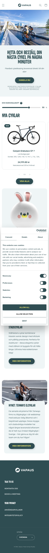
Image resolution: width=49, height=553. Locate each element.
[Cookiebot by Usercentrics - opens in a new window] (36, 230)
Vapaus (21, 546)
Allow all (24, 307)
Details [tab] (24, 237)
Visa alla (24, 181)
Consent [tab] (8, 237)
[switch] (43, 283)
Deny (24, 321)
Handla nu (24, 80)
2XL (38, 157)
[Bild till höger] (29, 174)
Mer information (21, 361)
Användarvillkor (13, 510)
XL (34, 157)
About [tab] (40, 237)
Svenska (23, 537)
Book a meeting (12, 494)
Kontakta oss (11, 489)
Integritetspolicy (14, 515)
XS (23, 157)
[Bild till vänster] (19, 174)
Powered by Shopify (29, 546)
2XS (19, 157)
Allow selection (24, 314)
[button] (3, 5)
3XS (15, 157)
